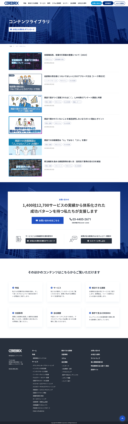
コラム (63, 358)
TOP (11, 46)
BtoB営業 (73, 81)
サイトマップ (95, 358)
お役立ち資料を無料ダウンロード (42, 241)
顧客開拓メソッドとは (39, 358)
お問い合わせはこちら (49, 220)
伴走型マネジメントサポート (41, 408)
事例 (48, 3)
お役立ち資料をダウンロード (24, 29)
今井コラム (48, 59)
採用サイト (94, 369)
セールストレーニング (39, 399)
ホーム (34, 350)
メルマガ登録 (120, 3)
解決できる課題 (33, 3)
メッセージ (65, 366)
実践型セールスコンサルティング (43, 390)
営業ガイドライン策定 (39, 393)
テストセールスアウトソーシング (43, 384)
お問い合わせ (96, 3)
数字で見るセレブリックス (70, 375)
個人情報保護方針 (97, 362)
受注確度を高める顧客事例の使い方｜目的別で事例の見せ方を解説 (72, 161)
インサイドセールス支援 (40, 371)
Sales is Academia (38, 411)
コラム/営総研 (56, 3)
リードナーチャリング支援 (41, 374)
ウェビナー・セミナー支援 (41, 377)
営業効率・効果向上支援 (40, 402)
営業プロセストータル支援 (41, 381)
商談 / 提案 (48, 102)
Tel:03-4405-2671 (13, 369)
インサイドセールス (51, 81)
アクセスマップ (66, 372)
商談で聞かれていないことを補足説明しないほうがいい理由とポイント (74, 118)
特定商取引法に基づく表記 (100, 366)
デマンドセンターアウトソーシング (43, 365)
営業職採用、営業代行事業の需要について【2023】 (66, 55)
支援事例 (64, 354)
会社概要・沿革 (67, 369)
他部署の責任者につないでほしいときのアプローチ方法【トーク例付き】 (75, 76)
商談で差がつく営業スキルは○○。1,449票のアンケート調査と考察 (73, 97)
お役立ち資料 (82, 3)
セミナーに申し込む (97, 241)
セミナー (65, 3)
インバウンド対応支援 (39, 368)
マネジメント (58, 166)
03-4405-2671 (81, 219)
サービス (42, 3)
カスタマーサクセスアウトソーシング (44, 387)
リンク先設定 (25, 292)
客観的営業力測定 (38, 396)
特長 (24, 3)
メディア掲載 (66, 378)
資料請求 (108, 3)
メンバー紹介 (66, 381)
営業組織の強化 (59, 59)
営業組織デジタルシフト (40, 405)
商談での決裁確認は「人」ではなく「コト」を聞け (65, 140)
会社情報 (73, 3)
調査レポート (77, 102)
